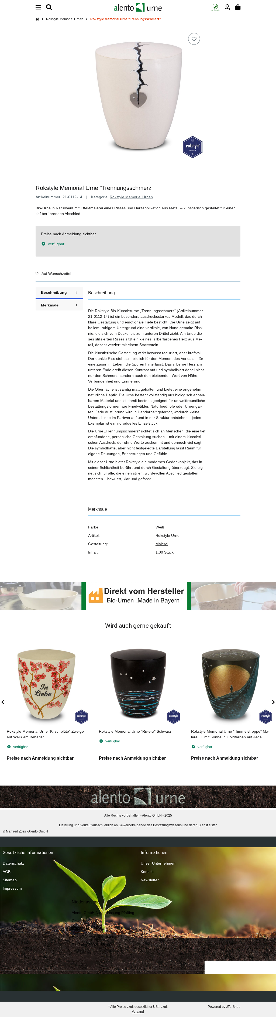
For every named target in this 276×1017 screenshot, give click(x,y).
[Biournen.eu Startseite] (138, 7)
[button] (227, 7)
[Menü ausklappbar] (38, 7)
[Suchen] (49, 7)
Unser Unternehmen (158, 863)
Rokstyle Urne (168, 535)
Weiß (160, 527)
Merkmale (49, 305)
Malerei (162, 544)
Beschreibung (54, 292)
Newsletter (150, 880)
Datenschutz (13, 863)
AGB (7, 871)
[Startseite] (37, 19)
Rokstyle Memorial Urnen (131, 197)
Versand (138, 1011)
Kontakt (147, 871)
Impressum (12, 888)
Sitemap (10, 880)
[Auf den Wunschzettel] (194, 39)
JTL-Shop (233, 1007)
